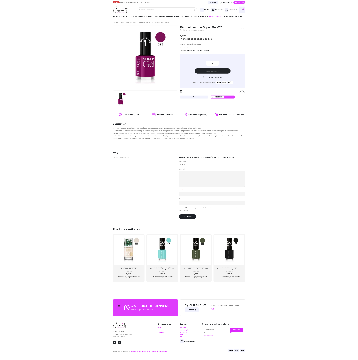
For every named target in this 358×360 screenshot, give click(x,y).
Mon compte (184, 330)
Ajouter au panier (212, 71)
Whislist (182, 334)
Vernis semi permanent (162, 16)
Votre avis (182, 169)
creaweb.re (134, 351)
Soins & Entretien (230, 16)
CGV (181, 337)
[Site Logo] (120, 9)
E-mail (181, 199)
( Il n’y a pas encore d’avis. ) (196, 30)
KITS (130, 16)
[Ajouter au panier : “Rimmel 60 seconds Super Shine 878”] (174, 238)
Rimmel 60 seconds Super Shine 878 (162, 269)
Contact (190, 309)
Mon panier (184, 332)
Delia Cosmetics (124, 267)
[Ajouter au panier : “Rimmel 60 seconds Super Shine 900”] (241, 238)
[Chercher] (194, 10)
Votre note (183, 161)
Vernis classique (215, 16)
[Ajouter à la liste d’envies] (141, 242)
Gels (149, 16)
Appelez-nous (239, 2)
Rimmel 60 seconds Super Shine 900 (229, 269)
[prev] (241, 27)
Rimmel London (192, 50)
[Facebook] (240, 91)
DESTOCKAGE (121, 16)
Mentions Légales (144, 351)
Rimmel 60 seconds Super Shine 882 (196, 269)
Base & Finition (139, 16)
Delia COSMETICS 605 (128, 269)
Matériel (203, 16)
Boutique (183, 328)
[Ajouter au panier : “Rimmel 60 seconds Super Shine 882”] (208, 238)
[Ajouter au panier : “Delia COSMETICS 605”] (141, 238)
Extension (178, 16)
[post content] (129, 250)
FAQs (159, 328)
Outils (195, 16)
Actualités (161, 332)
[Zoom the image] (120, 323)
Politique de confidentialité (159, 351)
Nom (181, 190)
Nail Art (187, 16)
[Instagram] (243, 91)
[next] (244, 27)
